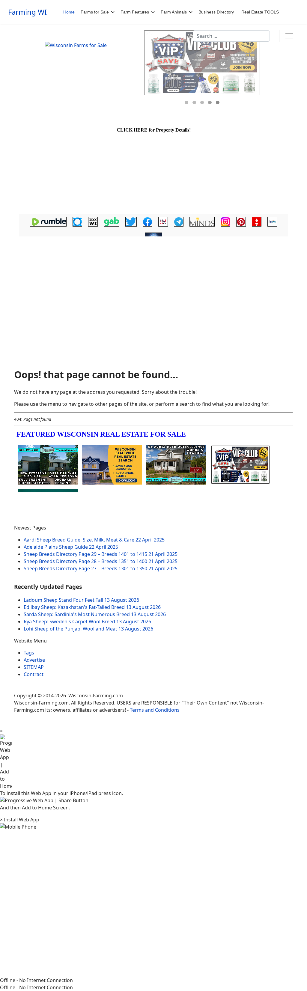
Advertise (34, 660)
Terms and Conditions (155, 710)
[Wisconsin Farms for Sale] (90, 72)
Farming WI (27, 12)
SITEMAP (34, 667)
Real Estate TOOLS (260, 12)
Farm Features (135, 12)
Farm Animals (174, 12)
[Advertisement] (153, 286)
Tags (29, 652)
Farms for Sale (95, 12)
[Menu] (289, 36)
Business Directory (216, 12)
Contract (33, 674)
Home (69, 12)
